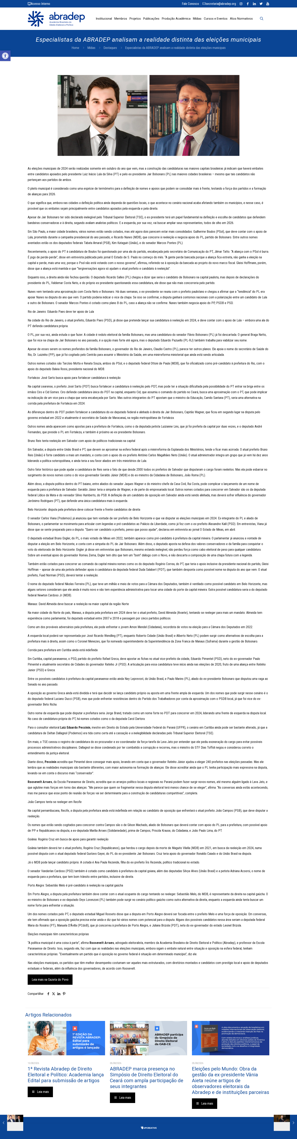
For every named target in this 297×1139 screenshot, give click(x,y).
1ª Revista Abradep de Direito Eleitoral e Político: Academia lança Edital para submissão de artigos (66, 1074)
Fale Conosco (190, 4)
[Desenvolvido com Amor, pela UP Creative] (148, 1128)
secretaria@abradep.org (221, 4)
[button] (5, 56)
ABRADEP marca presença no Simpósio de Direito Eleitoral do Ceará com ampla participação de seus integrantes (146, 1077)
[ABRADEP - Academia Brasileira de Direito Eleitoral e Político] (56, 18)
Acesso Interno (40, 4)
